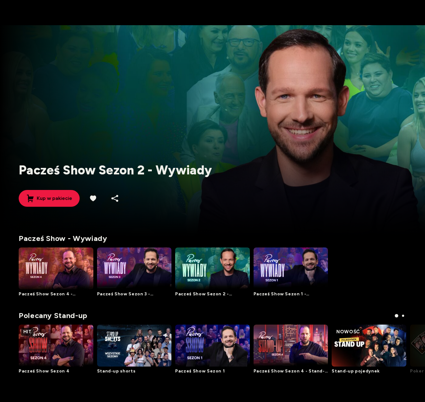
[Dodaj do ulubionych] (93, 198)
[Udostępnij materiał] (114, 198)
